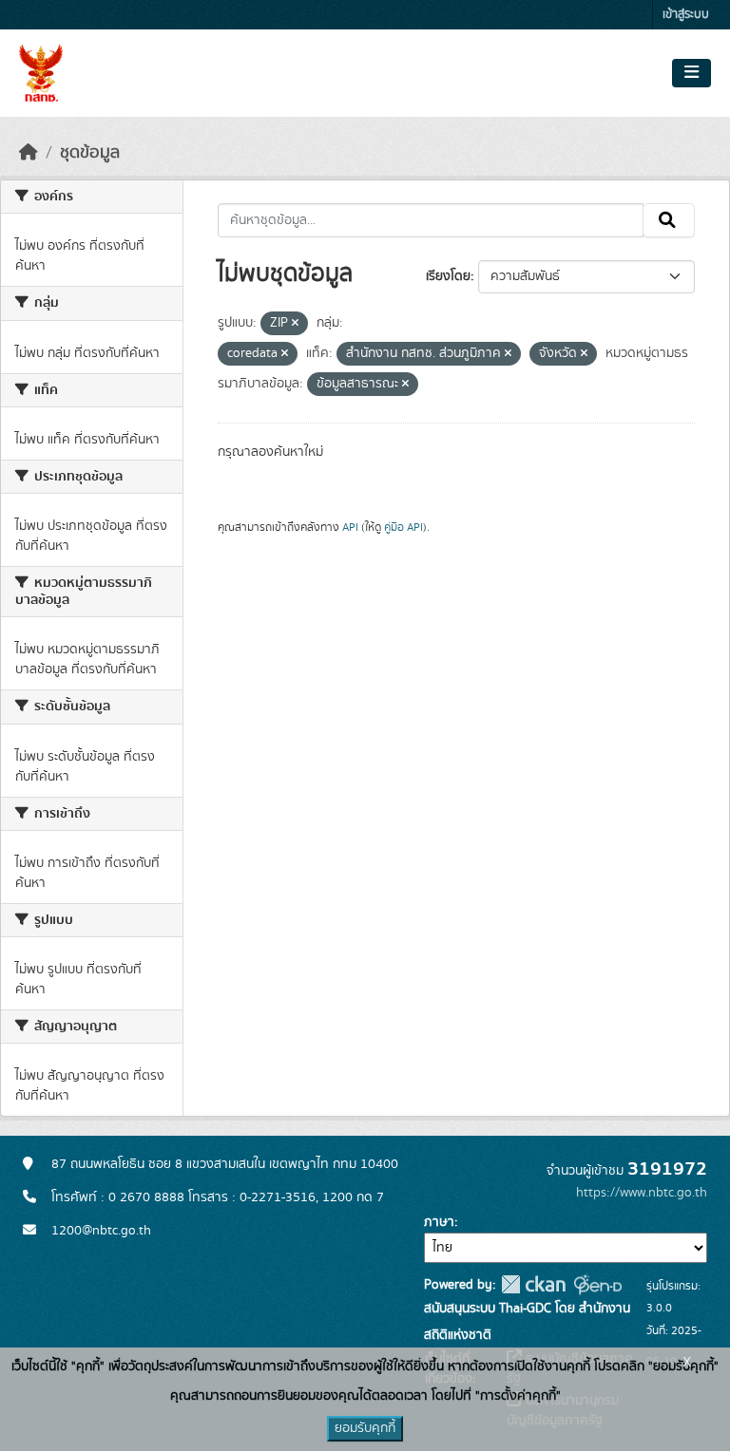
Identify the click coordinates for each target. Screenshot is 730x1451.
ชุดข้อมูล (90, 153)
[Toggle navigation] (691, 73)
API (350, 527)
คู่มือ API (403, 527)
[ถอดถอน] (295, 323)
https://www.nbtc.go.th (641, 1192)
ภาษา (439, 1222)
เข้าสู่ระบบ (686, 15)
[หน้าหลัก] (28, 153)
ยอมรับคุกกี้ (365, 1428)
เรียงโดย (448, 276)
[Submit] (669, 220)
